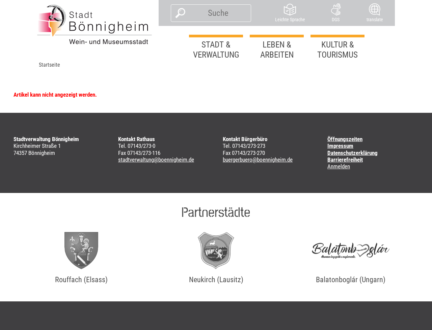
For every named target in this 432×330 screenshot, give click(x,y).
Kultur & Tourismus (337, 50)
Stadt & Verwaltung (216, 50)
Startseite (49, 65)
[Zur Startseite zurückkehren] (94, 24)
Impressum (340, 145)
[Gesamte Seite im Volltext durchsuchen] (178, 13)
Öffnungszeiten (344, 139)
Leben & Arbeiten (277, 50)
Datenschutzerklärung (352, 153)
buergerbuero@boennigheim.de (258, 159)
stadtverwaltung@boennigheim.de (156, 159)
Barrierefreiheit (345, 159)
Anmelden (338, 166)
